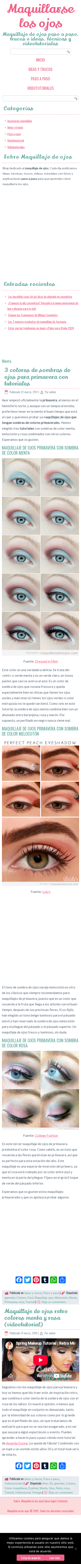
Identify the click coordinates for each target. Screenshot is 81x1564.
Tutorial (30, 1302)
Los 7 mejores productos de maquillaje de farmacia (37, 321)
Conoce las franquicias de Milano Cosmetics (33, 315)
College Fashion (46, 1135)
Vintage (36, 1492)
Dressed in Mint (46, 661)
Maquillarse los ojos (40, 16)
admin (52, 392)
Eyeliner (33, 1488)
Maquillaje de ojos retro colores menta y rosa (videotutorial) (36, 1318)
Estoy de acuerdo (30, 1557)
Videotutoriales (40, 88)
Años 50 (47, 1483)
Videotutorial (23, 1492)
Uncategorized (15, 140)
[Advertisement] (40, 229)
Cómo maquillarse (16, 1488)
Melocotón (61, 1297)
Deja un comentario (54, 1302)
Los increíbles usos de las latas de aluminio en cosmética (40, 296)
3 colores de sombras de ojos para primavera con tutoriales (37, 376)
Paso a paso (40, 78)
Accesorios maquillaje (19, 120)
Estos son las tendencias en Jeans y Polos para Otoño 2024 (41, 328)
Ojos (52, 1488)
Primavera (11, 1302)
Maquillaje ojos (44, 1297)
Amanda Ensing (16, 1443)
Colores (21, 1297)
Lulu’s (46, 892)
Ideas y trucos (40, 69)
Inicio (40, 60)
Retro (59, 1488)
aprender (10, 1297)
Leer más (54, 1557)
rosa (21, 1302)
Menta (73, 1297)
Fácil (30, 1297)
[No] (75, 1548)
